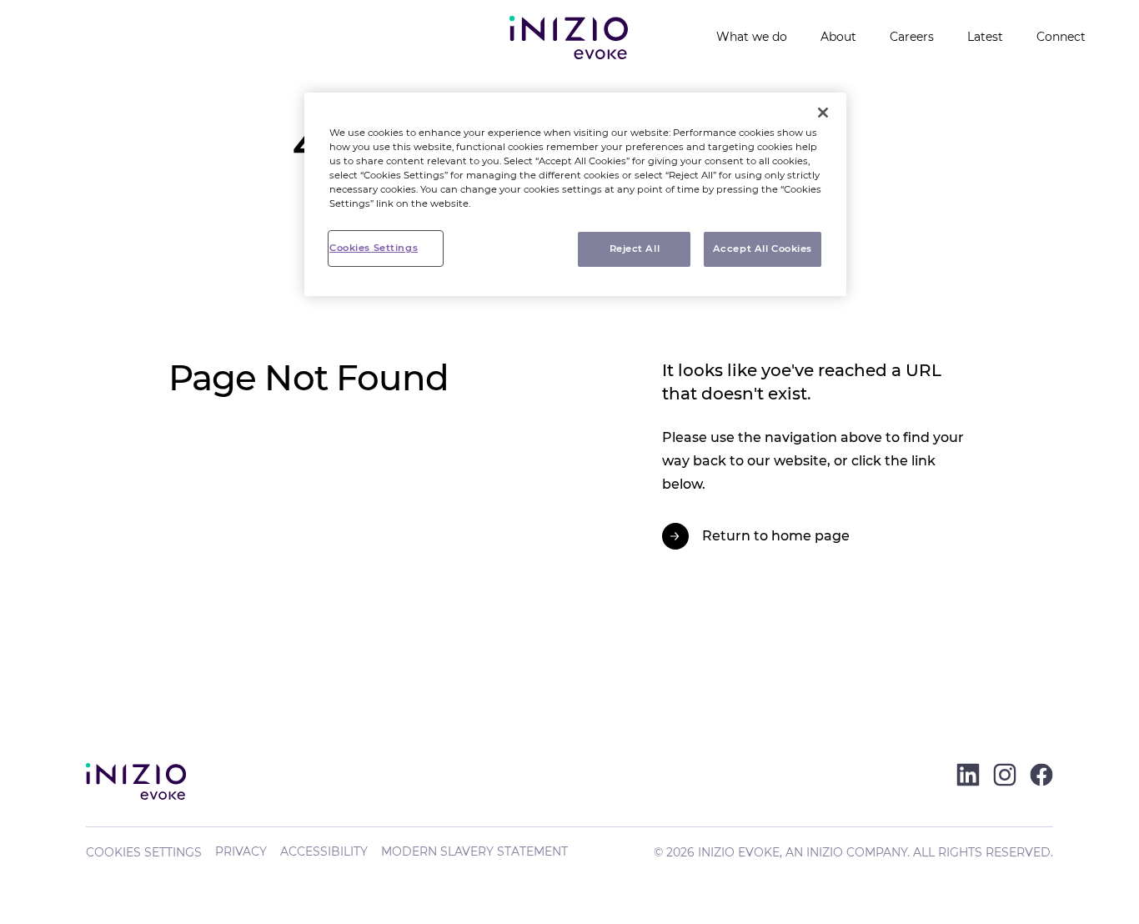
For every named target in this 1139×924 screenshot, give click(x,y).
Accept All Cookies (762, 248)
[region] (575, 194)
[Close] (823, 112)
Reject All (635, 248)
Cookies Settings (144, 852)
